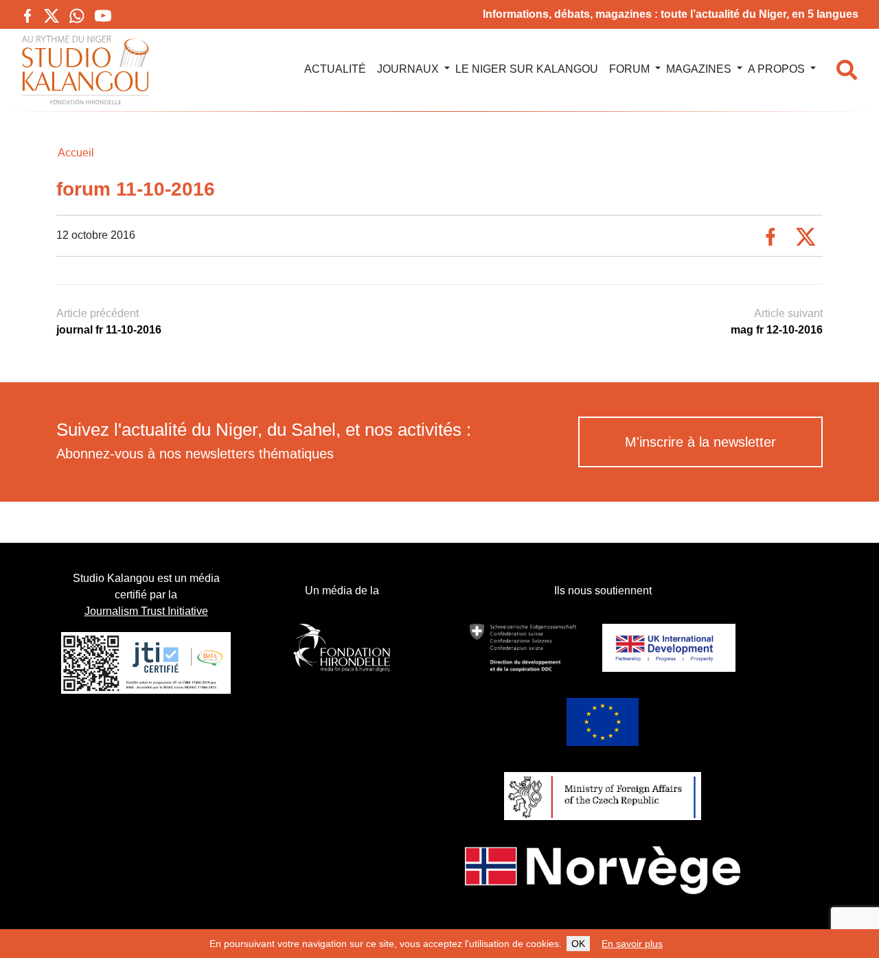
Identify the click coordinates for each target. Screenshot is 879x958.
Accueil (76, 153)
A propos (776, 69)
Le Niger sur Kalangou (526, 69)
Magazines (698, 69)
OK (578, 943)
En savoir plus (632, 943)
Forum (629, 69)
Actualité (335, 69)
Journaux (408, 69)
